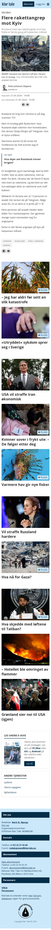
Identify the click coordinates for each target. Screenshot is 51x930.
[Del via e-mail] (28, 105)
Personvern (8, 890)
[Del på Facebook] (23, 105)
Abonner (28, 4)
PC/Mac (36, 748)
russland (20, 241)
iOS (26, 751)
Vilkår (5, 887)
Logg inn (40, 4)
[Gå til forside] (8, 4)
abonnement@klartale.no (22, 867)
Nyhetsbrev (10, 792)
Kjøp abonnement (11, 861)
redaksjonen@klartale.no (22, 848)
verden (6, 245)
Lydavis (8, 782)
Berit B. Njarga (20, 822)
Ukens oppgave (12, 787)
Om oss (5, 825)
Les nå (30, 763)
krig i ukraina (35, 241)
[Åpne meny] (48, 4)
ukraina (7, 241)
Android (36, 751)
